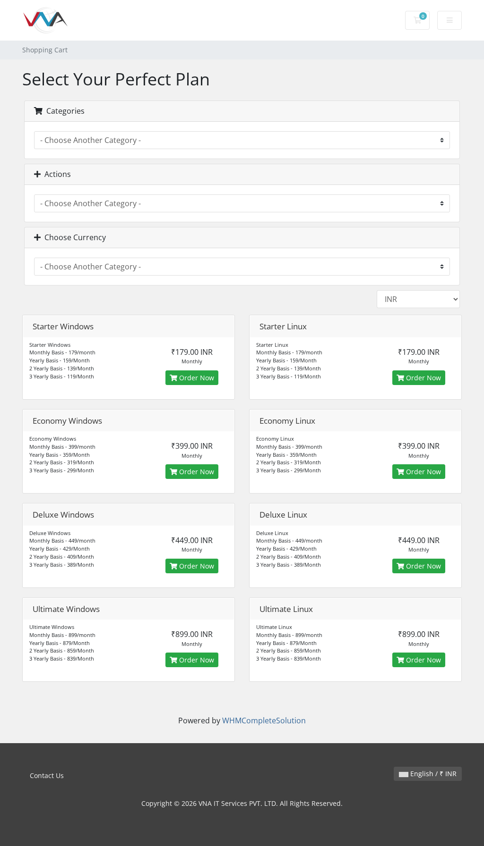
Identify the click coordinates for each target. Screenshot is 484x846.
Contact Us (47, 775)
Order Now (195, 377)
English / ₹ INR (432, 773)
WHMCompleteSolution (264, 720)
